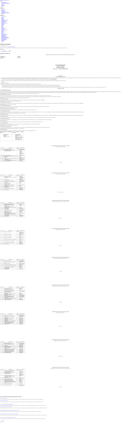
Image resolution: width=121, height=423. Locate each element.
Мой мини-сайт (3, 10)
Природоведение (3, 28)
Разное (2, 41)
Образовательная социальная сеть (5, 0)
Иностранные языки (4, 21)
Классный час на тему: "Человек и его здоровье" (4, 400)
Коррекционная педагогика (4, 23)
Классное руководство (4, 35)
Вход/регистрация (3, 9)
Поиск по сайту (3, 11)
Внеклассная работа (4, 34)
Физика (2, 31)
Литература (3, 24)
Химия (2, 32)
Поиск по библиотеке (4, 16)
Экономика (3, 33)
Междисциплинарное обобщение (5, 37)
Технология (3, 30)
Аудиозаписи (3, 40)
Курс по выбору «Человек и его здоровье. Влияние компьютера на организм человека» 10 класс (8, 417)
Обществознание (3, 27)
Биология (3, 18)
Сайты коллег (3, 13)
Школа (2, 5)
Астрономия (3, 17)
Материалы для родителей (4, 36)
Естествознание (3, 20)
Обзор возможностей (4, 2)
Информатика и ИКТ (4, 22)
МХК (2, 25)
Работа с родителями (4, 38)
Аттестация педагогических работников (6, 3)
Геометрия (3, 19)
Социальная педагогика (4, 39)
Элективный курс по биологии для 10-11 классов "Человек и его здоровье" (6, 406)
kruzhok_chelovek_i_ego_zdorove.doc (5, 51)
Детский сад (3, 4)
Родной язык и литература (4, 29)
